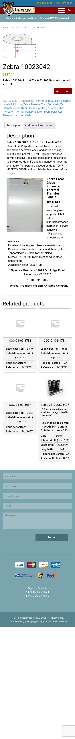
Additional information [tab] (38, 125)
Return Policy (17, 622)
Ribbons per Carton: (53, 454)
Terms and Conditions (56, 622)
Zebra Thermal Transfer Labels (41, 104)
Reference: (13, 367)
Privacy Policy (57, 618)
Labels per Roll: (15, 348)
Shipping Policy (34, 622)
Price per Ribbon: (51, 458)
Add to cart (63, 91)
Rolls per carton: (16, 363)
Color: (45, 435)
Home (6, 27)
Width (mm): (48, 445)
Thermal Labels (19, 27)
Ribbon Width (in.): (52, 440)
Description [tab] (14, 125)
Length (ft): (48, 449)
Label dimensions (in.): (20, 354)
